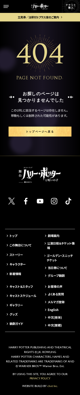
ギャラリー (16, 305)
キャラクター (17, 264)
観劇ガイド (16, 323)
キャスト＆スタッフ (21, 286)
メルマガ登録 (56, 302)
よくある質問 (56, 294)
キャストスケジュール (23, 295)
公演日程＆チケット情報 (61, 245)
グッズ (13, 314)
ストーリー (16, 254)
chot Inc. (52, 386)
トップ (13, 235)
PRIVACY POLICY (40, 378)
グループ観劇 (56, 275)
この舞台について (20, 245)
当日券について (57, 267)
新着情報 (15, 274)
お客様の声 (55, 286)
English (53, 309)
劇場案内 (53, 235)
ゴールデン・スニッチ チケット (60, 257)
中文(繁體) (55, 325)
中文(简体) (55, 317)
